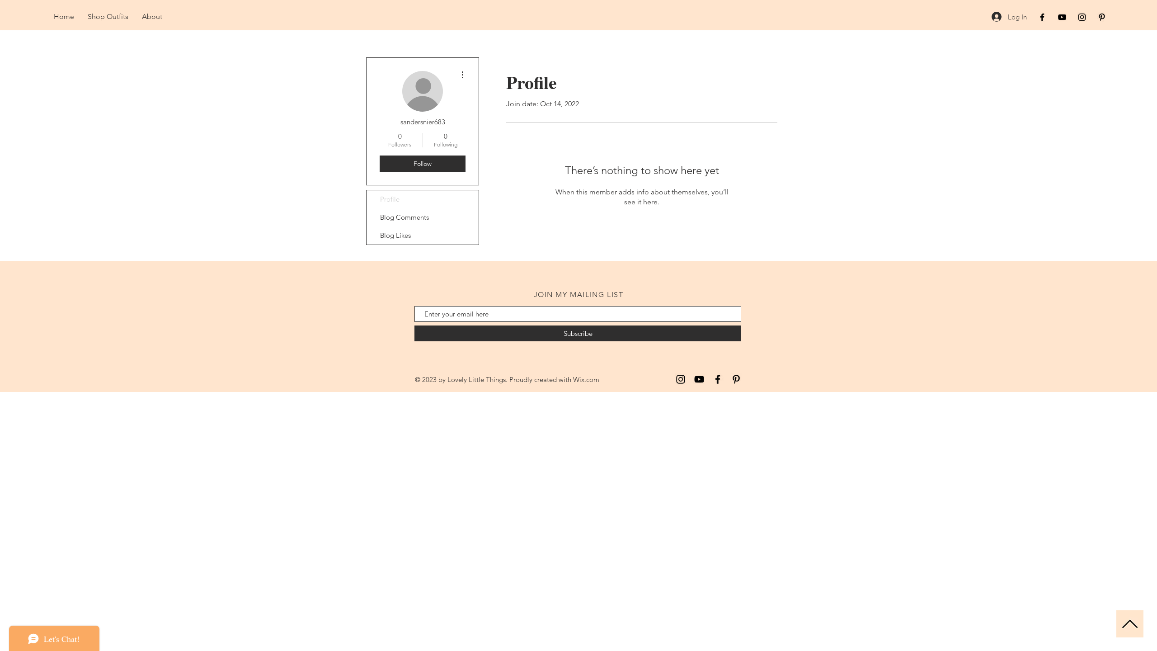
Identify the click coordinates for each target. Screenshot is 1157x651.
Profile (390, 199)
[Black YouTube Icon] (1062, 17)
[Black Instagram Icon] (1082, 17)
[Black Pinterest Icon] (1102, 17)
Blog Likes (395, 235)
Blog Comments (404, 217)
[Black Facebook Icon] (1042, 17)
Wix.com (586, 379)
